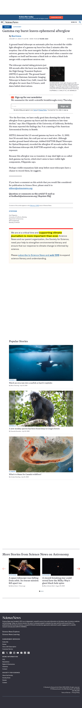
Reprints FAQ (44, 196)
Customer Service (7, 649)
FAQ (3, 659)
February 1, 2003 (34, 205)
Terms (35, 110)
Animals (12, 380)
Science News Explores (11, 632)
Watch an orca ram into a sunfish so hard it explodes (30, 383)
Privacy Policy (42, 110)
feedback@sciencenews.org (24, 196)
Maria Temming (15, 385)
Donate (4, 680)
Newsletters (5, 662)
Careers (4, 682)
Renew (4, 644)
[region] (41, 575)
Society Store (6, 678)
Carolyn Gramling (15, 477)
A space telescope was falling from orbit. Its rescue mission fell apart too (24, 580)
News (7, 27)
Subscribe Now (56, 17)
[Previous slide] (4, 568)
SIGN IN (74, 22)
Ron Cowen (16, 36)
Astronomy (17, 26)
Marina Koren (14, 586)
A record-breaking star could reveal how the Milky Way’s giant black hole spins (57, 580)
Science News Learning (11, 634)
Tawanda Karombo (16, 431)
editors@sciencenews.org (20, 188)
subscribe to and (38, 255)
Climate (12, 471)
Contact (4, 669)
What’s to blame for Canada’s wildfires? (25, 474)
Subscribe (5, 642)
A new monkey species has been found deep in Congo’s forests (34, 429)
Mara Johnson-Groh (49, 586)
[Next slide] (78, 568)
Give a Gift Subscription (9, 646)
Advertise (5, 666)
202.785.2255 (76, 690)
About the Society (7, 675)
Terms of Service (66, 692)
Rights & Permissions (8, 664)
